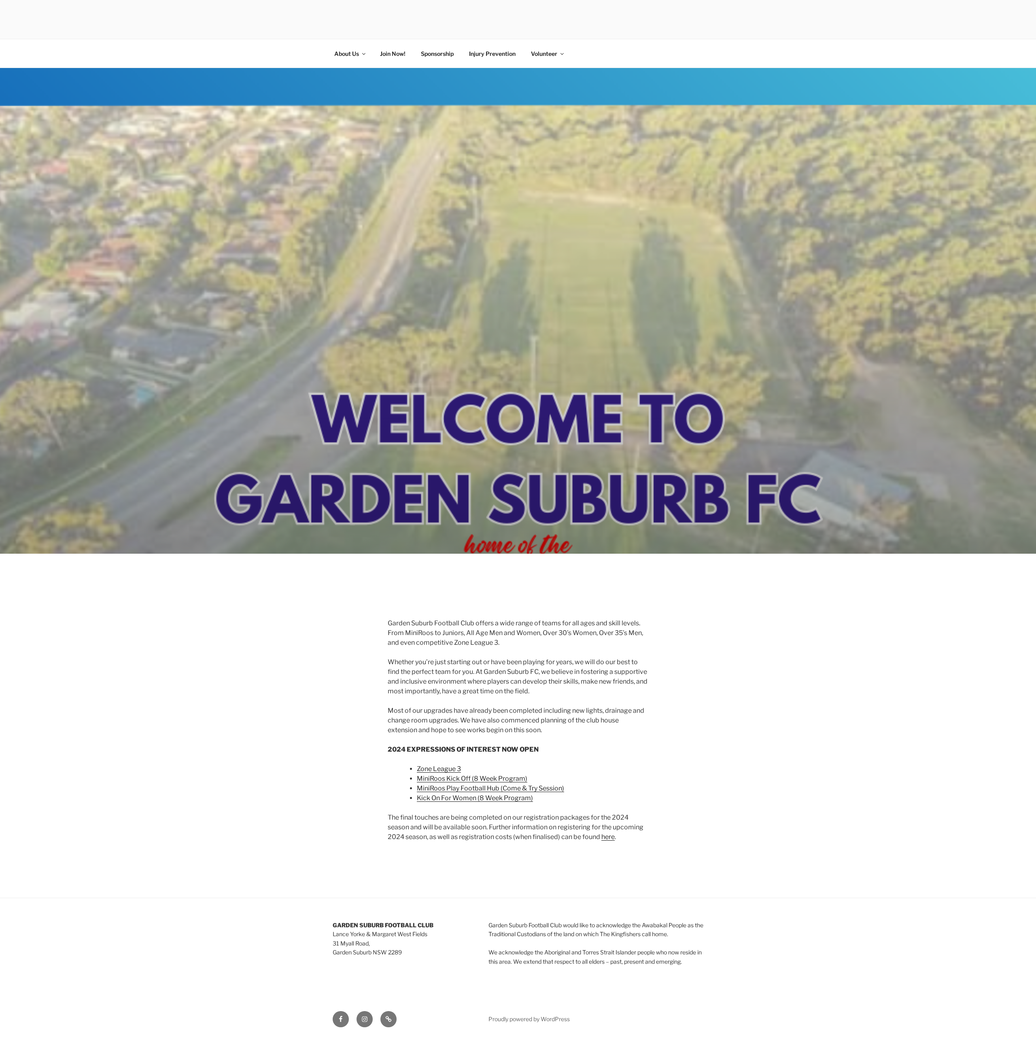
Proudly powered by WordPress (529, 1019)
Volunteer (544, 53)
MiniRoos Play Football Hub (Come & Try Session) (490, 788)
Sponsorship (437, 53)
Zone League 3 (439, 769)
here (608, 837)
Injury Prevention (492, 53)
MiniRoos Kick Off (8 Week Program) (472, 778)
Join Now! (392, 53)
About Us (346, 53)
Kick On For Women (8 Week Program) (475, 798)
